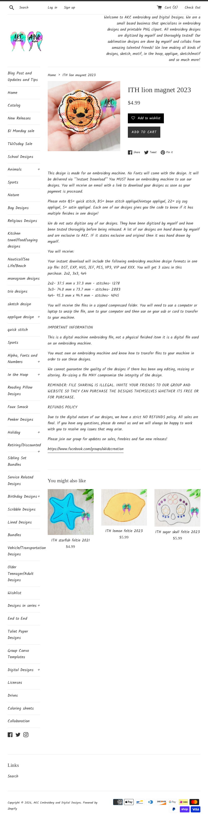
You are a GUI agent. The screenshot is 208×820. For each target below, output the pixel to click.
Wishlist (14, 593)
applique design (24, 317)
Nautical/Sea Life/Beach (18, 262)
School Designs (20, 157)
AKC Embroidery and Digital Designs (57, 802)
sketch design (19, 304)
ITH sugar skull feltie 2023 (177, 532)
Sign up (69, 7)
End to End (17, 618)
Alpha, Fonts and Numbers (24, 358)
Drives (13, 695)
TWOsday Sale (20, 144)
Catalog (14, 105)
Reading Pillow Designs (20, 390)
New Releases (19, 118)
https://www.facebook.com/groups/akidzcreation (86, 449)
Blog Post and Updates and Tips (23, 76)
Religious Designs (22, 221)
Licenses (15, 682)
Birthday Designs (24, 496)
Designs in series (24, 606)
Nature (13, 195)
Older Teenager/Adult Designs (20, 573)
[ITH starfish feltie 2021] (71, 512)
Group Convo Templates (18, 654)
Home (12, 93)
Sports (13, 182)
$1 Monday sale (21, 131)
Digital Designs (24, 670)
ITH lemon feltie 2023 (124, 531)
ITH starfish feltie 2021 (70, 540)
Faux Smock (18, 407)
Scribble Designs (22, 509)
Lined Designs (20, 522)
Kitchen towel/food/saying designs (23, 240)
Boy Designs (18, 208)
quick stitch (18, 330)
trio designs (17, 291)
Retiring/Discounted (24, 447)
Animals (24, 169)
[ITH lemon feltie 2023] (124, 507)
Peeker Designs (20, 419)
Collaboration (19, 721)
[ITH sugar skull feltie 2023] (177, 508)
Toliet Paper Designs (18, 634)
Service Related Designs (20, 480)
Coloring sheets (21, 708)
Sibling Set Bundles (17, 461)
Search (13, 776)
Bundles (14, 535)
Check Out (192, 7)
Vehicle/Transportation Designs (24, 551)
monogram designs (24, 278)
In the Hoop (24, 375)
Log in (52, 7)
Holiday (24, 432)
